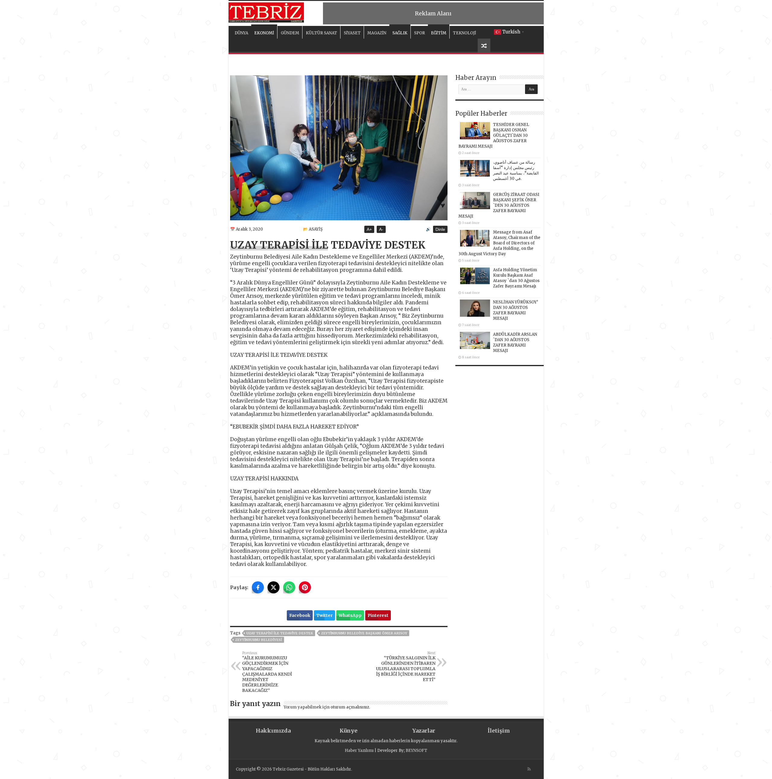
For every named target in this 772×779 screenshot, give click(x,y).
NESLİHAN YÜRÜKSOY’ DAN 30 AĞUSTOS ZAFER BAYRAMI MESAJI (515, 310)
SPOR (419, 33)
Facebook (299, 615)
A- (381, 229)
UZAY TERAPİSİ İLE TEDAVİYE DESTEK (279, 633)
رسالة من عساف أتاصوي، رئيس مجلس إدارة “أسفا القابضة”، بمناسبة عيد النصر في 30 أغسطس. (516, 170)
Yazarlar (423, 730)
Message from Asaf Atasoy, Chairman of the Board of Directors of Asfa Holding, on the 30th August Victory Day (499, 243)
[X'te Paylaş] (273, 587)
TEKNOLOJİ (464, 33)
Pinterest (378, 615)
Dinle (440, 229)
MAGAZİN (376, 33)
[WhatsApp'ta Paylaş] (289, 587)
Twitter (324, 615)
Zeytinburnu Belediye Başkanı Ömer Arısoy (364, 633)
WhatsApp (350, 615)
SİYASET (352, 33)
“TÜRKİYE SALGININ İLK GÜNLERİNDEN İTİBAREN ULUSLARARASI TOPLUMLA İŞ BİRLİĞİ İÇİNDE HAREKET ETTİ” (405, 666)
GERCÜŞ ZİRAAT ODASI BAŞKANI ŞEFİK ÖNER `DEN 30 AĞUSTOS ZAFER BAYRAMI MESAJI (498, 205)
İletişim (499, 730)
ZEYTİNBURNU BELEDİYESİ (258, 640)
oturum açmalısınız (350, 707)
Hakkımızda (273, 730)
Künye (348, 730)
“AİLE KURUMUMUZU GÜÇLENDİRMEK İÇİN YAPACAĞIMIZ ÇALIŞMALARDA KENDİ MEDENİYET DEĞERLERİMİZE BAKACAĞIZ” (267, 672)
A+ (369, 229)
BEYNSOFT (416, 750)
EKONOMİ (264, 33)
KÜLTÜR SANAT (321, 33)
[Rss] (529, 769)
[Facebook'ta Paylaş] (258, 587)
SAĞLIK (399, 33)
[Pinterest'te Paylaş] (305, 587)
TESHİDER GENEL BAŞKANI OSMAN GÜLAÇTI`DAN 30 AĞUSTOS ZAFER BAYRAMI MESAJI (493, 135)
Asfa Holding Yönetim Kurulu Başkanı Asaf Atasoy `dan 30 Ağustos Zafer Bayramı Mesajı (516, 278)
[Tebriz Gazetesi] (266, 12)
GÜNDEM (290, 33)
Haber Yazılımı (359, 750)
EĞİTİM (438, 33)
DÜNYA (241, 33)
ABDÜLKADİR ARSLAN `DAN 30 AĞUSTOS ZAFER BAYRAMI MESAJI (515, 342)
